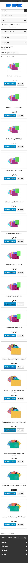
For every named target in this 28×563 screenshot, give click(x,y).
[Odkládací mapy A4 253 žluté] (14, 318)
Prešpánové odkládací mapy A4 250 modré (14, 422)
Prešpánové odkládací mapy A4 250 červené (14, 391)
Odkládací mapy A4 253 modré (14, 264)
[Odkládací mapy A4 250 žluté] (14, 129)
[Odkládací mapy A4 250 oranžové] (14, 192)
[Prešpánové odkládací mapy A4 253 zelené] (14, 475)
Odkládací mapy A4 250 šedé (14, 233)
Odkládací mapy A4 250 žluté (14, 139)
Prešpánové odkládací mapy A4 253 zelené (14, 485)
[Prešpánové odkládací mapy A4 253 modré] (14, 507)
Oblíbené (6, 43)
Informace (6, 37)
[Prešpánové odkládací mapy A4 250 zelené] (14, 349)
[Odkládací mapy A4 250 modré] (14, 66)
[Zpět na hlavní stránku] (2, 25)
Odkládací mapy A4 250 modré (14, 76)
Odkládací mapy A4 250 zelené (14, 107)
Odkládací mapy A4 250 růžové (14, 170)
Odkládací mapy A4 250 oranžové (14, 202)
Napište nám (19, 1)
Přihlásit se (24, 1)
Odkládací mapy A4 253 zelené (14, 296)
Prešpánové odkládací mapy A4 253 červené (14, 454)
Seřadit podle (4, 52)
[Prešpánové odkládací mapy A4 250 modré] (14, 412)
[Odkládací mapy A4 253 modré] (14, 255)
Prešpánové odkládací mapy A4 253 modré (14, 517)
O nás (15, 1)
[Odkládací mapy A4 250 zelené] (14, 98)
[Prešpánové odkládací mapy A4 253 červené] (14, 444)
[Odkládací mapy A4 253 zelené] (14, 286)
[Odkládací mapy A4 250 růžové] (14, 160)
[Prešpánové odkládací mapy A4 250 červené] (14, 381)
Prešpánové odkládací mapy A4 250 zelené (14, 359)
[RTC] (14, 5)
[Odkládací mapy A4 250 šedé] (14, 223)
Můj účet (4, 550)
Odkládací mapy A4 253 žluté (14, 327)
